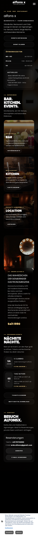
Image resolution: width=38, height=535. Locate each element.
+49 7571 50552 (18, 442)
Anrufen (19, 451)
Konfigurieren (9, 528)
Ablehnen (19, 532)
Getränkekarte (13, 150)
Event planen (19, 44)
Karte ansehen (13, 187)
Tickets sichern (19, 395)
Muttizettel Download (19, 401)
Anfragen (11, 224)
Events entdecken (19, 38)
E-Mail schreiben (19, 457)
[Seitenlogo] (19, 3)
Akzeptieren (9, 532)
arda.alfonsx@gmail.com (21, 445)
